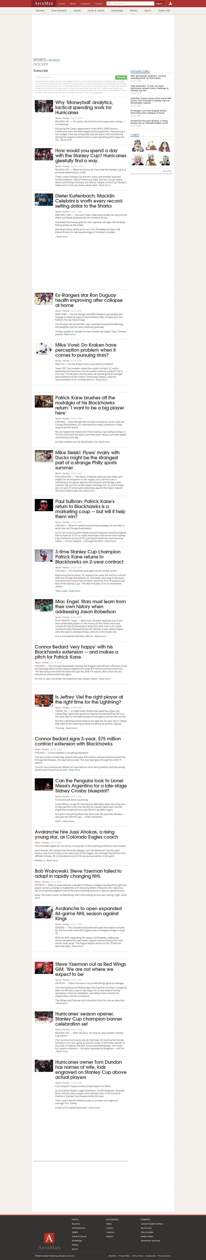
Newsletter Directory (150, 1240)
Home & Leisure (96, 10)
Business (40, 10)
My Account (146, 1228)
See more (167, 171)
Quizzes (110, 1236)
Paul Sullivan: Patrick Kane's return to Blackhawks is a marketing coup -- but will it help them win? (90, 508)
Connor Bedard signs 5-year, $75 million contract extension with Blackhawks (78, 741)
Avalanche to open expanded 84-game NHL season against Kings (88, 913)
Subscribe (121, 77)
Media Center (147, 1236)
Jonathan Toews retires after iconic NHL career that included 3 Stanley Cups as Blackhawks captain (151, 100)
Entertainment (59, 10)
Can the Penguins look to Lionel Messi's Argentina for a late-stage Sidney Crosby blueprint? (91, 785)
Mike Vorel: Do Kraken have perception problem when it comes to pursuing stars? (85, 349)
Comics (109, 1228)
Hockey (66, 118)
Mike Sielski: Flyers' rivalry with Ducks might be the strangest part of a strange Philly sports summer (87, 459)
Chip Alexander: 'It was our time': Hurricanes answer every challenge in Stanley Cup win (149, 88)
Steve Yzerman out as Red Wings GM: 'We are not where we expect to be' (90, 968)
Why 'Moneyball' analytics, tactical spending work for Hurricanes (84, 107)
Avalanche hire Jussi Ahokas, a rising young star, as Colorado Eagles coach (76, 834)
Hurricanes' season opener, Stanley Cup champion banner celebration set (88, 1018)
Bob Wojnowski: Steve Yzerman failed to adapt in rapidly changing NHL (78, 873)
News (109, 1223)
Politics (133, 10)
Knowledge (117, 10)
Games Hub (164, 10)
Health (77, 10)
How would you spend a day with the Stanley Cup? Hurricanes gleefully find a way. (90, 155)
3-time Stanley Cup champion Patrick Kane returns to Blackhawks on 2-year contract (89, 556)
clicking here (98, 92)
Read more (66, 139)
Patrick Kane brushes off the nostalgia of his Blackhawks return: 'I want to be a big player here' (89, 404)
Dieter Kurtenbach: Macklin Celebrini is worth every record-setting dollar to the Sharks (89, 200)
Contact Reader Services (152, 1223)
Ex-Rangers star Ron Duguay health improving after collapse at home (89, 299)
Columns (110, 1232)
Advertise (113, 1256)
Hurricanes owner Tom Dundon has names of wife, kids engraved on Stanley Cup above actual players (91, 1069)
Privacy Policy (124, 1256)
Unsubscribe (150, 1256)
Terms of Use (137, 1256)
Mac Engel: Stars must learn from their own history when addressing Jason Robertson (90, 606)
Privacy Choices (164, 1256)
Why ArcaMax (147, 1232)
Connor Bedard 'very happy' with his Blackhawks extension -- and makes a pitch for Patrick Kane (76, 651)
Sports (147, 10)
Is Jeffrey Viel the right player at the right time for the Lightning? (89, 699)
